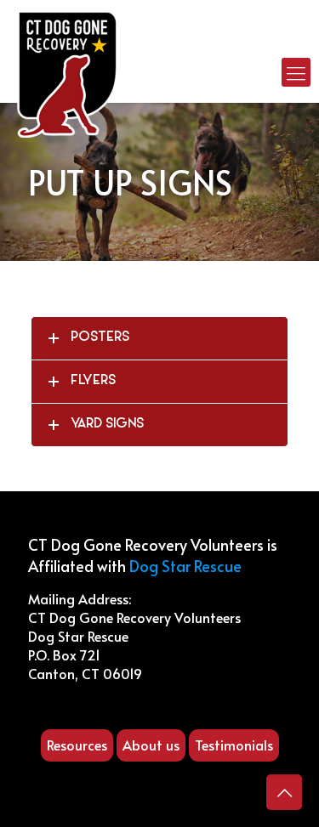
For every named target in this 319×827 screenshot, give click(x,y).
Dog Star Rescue (185, 565)
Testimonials (234, 744)
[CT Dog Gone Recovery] (159, 72)
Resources (77, 744)
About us (150, 744)
